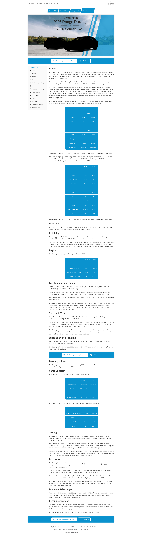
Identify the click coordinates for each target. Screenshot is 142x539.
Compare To (75, 11)
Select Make (53, 11)
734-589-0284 (111, 5)
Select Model (64, 11)
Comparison (34, 67)
